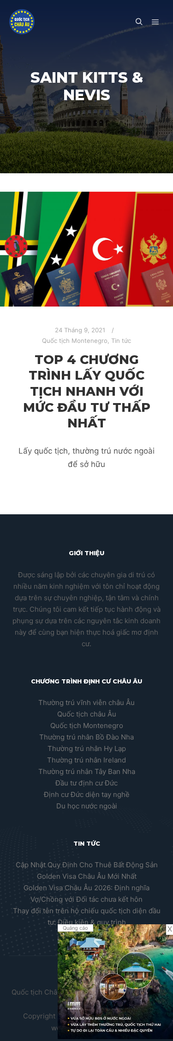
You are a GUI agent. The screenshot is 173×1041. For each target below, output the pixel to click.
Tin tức (121, 340)
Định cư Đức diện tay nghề (87, 794)
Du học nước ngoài (86, 806)
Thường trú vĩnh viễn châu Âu (86, 702)
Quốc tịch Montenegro (74, 340)
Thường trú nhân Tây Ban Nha (86, 771)
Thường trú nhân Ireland (86, 760)
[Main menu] (155, 22)
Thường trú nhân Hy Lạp (87, 748)
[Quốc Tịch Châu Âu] (22, 22)
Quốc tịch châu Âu (86, 714)
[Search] (139, 22)
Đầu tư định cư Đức (86, 783)
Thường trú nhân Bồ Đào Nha (86, 737)
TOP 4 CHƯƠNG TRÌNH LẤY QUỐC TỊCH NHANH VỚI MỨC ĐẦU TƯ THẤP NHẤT (86, 391)
